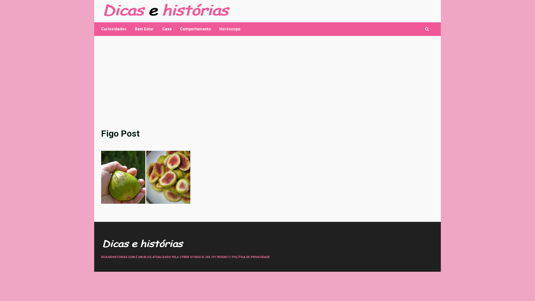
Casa (167, 29)
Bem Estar (144, 29)
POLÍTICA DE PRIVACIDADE (251, 257)
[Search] (427, 29)
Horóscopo (229, 29)
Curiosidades (114, 29)
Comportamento (195, 29)
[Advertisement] (267, 82)
